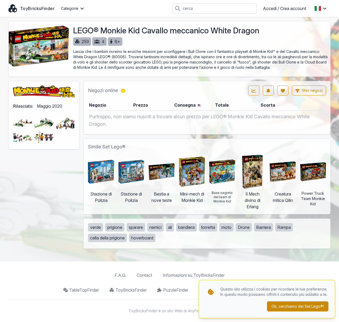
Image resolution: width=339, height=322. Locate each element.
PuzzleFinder (175, 290)
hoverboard (142, 238)
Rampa (284, 227)
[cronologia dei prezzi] (253, 90)
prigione (114, 227)
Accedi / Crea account (284, 8)
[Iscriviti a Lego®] (268, 90)
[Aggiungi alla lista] (282, 90)
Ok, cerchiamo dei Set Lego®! (297, 306)
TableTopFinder (84, 290)
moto (226, 227)
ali (170, 227)
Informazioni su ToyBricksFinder (194, 275)
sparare (136, 227)
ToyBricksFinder (131, 290)
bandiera (186, 227)
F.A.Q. (120, 275)
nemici (155, 227)
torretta (208, 227)
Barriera (263, 227)
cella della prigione (107, 238)
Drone (244, 227)
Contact (144, 275)
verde (95, 227)
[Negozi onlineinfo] (123, 90)
